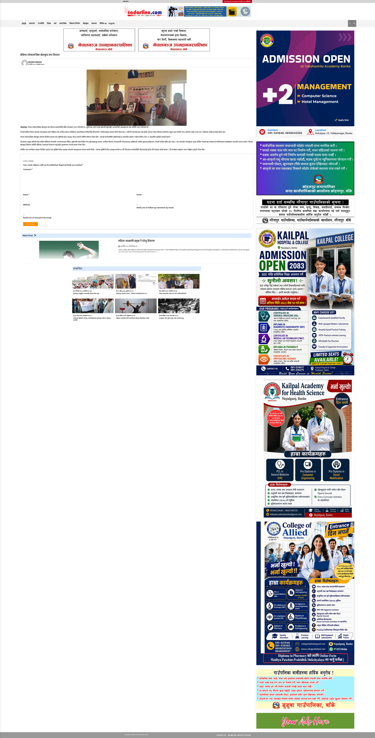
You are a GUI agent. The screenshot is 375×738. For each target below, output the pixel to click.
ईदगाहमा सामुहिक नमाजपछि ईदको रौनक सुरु (86, 294)
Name (26, 194)
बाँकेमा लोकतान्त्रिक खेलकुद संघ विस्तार (40, 55)
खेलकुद (85, 23)
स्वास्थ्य (94, 23)
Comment (28, 169)
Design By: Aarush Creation (239, 735)
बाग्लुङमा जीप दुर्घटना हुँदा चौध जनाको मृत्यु (171, 318)
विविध (102, 23)
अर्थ (55, 23)
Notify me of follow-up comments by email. (155, 207)
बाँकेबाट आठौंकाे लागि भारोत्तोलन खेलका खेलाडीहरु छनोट (132, 318)
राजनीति (41, 23)
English (112, 23)
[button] (350, 23)
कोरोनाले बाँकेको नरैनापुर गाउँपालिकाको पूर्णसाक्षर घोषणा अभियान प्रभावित (92, 319)
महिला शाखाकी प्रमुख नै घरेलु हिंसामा (136, 241)
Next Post (28, 236)
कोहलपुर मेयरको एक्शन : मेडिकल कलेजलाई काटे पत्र (131, 294)
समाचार (32, 23)
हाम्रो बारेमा (126, 1)
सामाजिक (63, 23)
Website (26, 204)
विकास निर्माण (74, 23)
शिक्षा (49, 23)
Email (140, 194)
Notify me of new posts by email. (37, 217)
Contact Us (221, 735)
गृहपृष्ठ (24, 23)
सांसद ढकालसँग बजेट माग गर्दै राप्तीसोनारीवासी (172, 294)
